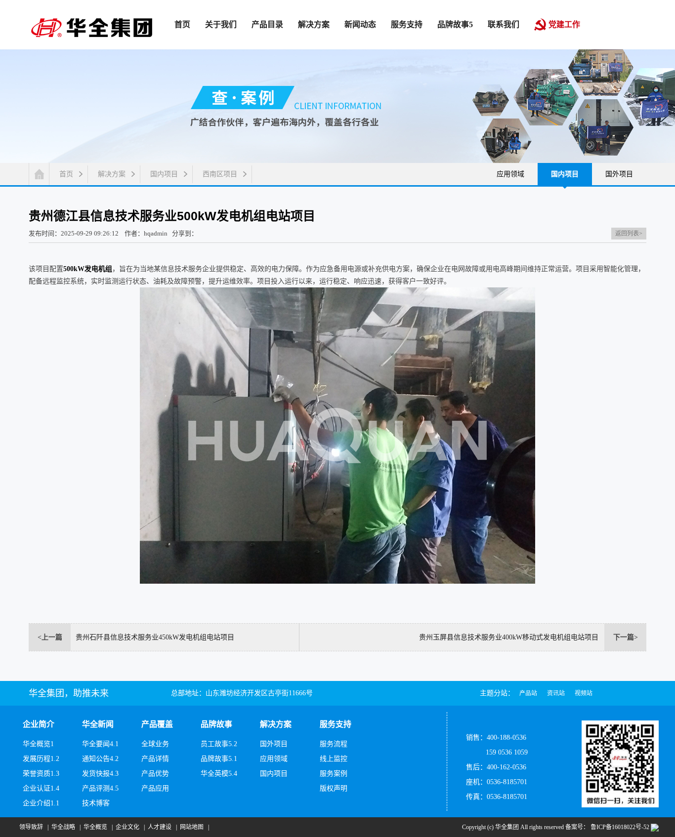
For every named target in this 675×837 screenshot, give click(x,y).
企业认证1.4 (41, 788)
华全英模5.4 (219, 773)
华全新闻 (98, 724)
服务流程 (333, 744)
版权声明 (333, 788)
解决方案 (112, 174)
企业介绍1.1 (41, 803)
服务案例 (333, 773)
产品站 (528, 693)
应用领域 (510, 174)
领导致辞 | (32, 827)
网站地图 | (193, 827)
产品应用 (155, 788)
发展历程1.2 (41, 758)
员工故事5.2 (219, 744)
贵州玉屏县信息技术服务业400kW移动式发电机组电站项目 (508, 637)
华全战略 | (64, 827)
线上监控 (333, 758)
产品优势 (155, 773)
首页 (66, 174)
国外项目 (619, 174)
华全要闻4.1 (100, 744)
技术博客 (96, 803)
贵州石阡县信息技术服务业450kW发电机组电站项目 (155, 637)
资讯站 (556, 693)
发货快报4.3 (100, 773)
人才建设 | (161, 827)
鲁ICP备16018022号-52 (619, 827)
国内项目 (164, 174)
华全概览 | (97, 827)
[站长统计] (655, 827)
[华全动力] (91, 27)
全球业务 (155, 744)
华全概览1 (38, 744)
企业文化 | (129, 827)
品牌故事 (216, 724)
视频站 (583, 693)
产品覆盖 (157, 724)
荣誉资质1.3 (41, 773)
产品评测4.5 (100, 788)
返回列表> (628, 233)
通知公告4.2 (100, 758)
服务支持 (335, 724)
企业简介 (38, 724)
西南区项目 (220, 174)
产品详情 (155, 758)
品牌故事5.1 (219, 758)
